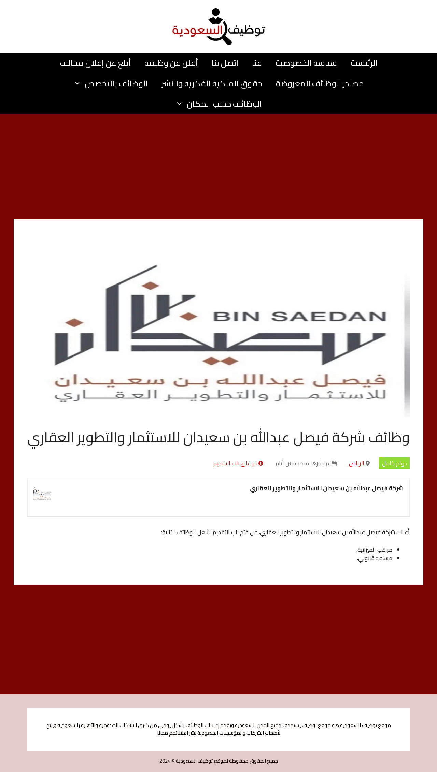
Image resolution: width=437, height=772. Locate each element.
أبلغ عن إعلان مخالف (95, 63)
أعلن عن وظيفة (171, 63)
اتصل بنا (225, 63)
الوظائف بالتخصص (116, 83)
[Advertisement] (218, 169)
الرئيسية (364, 63)
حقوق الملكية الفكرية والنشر (211, 83)
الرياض (356, 463)
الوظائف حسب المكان (224, 104)
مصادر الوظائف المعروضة (320, 83)
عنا (257, 63)
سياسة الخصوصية (306, 63)
